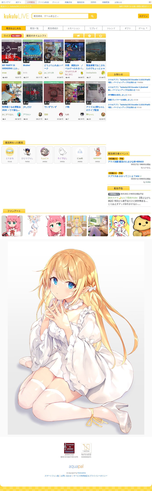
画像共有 (68, 2)
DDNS (93, 2)
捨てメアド (6, 2)
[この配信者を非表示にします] (20, 77)
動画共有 (80, 2)
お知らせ (118, 2)
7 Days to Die (54, 82)
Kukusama (82, 473)
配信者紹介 (53, 28)
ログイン (143, 16)
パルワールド (33, 82)
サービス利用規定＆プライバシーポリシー (90, 475)
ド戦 (67, 106)
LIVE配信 (31, 2)
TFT (32, 41)
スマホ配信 (54, 41)
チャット (56, 2)
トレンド (111, 28)
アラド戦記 (75, 41)
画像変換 (105, 2)
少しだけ (27, 106)
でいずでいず (50, 106)
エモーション (74, 28)
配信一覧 (34, 28)
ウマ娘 (11, 82)
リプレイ (93, 28)
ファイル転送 (43, 2)
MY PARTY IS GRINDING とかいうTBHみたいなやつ (11, 68)
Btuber (26, 65)
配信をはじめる (13, 28)
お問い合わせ (66, 475)
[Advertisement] (53, 130)
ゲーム (142, 28)
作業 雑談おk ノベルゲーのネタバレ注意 (74, 68)
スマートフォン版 (52, 475)
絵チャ (18, 2)
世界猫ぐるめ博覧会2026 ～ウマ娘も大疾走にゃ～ (11, 109)
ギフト (128, 28)
